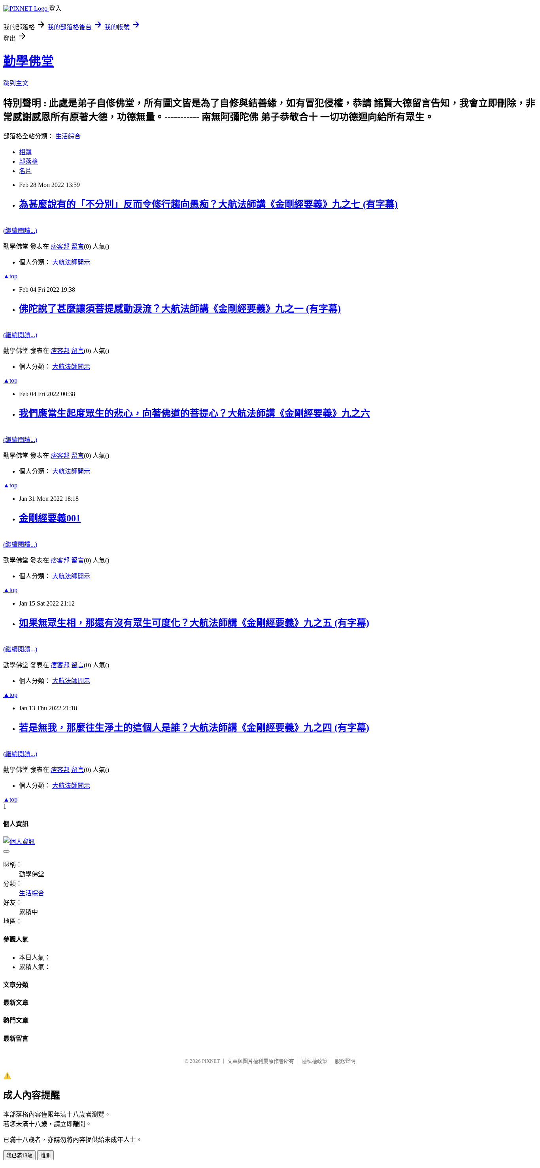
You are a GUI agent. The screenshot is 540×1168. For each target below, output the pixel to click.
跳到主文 (15, 83)
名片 (25, 171)
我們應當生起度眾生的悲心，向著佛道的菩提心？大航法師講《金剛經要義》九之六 (194, 413)
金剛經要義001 (50, 518)
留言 (77, 246)
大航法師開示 (71, 262)
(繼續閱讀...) (20, 230)
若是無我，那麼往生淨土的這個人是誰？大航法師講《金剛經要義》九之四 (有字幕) (194, 728)
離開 (45, 1156)
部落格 (28, 161)
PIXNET (211, 1061)
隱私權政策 (314, 1061)
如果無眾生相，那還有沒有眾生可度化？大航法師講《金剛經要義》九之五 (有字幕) (194, 623)
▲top (10, 276)
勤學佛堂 (28, 61)
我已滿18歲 (19, 1156)
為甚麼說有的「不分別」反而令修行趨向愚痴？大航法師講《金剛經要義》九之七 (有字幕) (208, 204)
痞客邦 (60, 246)
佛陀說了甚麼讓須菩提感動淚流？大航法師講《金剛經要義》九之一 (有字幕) (180, 309)
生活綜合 (68, 136)
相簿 (25, 152)
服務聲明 (345, 1061)
